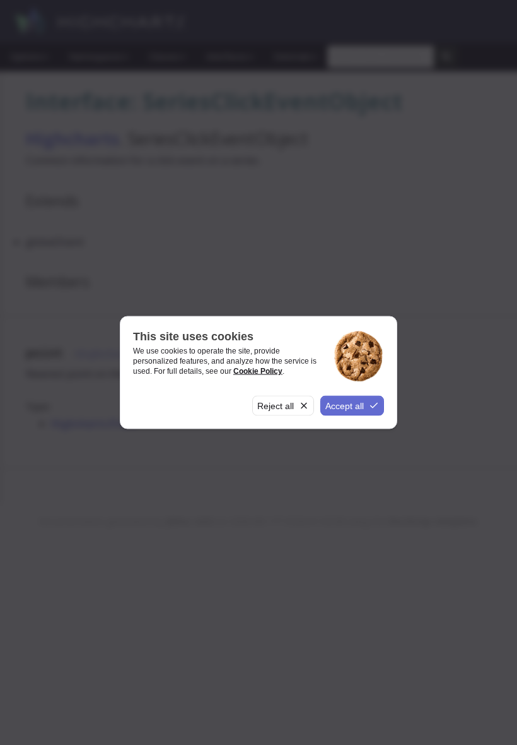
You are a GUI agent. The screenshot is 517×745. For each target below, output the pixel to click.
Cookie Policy (257, 370)
